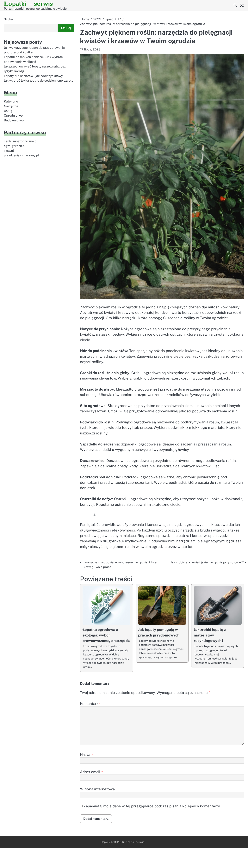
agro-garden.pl (15, 146)
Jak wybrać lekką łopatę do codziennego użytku (38, 80)
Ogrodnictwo (13, 115)
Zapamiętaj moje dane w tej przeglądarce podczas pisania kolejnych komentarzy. (152, 806)
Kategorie (11, 101)
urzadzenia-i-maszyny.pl (21, 155)
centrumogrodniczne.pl (20, 141)
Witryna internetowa (97, 789)
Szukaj (9, 19)
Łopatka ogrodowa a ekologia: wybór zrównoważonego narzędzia (106, 635)
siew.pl (9, 151)
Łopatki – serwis (28, 3)
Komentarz (90, 703)
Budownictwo (14, 120)
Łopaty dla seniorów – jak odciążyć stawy (33, 76)
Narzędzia (11, 106)
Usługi (8, 111)
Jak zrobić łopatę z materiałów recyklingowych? (210, 635)
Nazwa (87, 754)
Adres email (91, 772)
